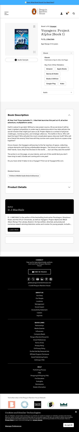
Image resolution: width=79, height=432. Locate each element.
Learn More (14, 230)
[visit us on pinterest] (46, 279)
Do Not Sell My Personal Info (39, 351)
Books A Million (52, 79)
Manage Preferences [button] (13, 426)
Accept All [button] (69, 425)
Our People (39, 298)
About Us (39, 293)
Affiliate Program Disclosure (39, 354)
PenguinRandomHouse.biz (39, 337)
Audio (57, 92)
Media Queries (39, 328)
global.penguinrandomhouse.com (39, 283)
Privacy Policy (39, 346)
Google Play (51, 84)
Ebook (57, 53)
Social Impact (39, 307)
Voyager (53, 26)
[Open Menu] (6, 13)
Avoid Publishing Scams (39, 357)
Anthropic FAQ (39, 360)
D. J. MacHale (49, 39)
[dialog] (39, 420)
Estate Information (39, 387)
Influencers (39, 331)
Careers (39, 313)
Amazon (49, 69)
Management (39, 304)
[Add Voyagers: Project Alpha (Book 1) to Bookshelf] (34, 26)
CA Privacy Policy (39, 348)
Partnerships (39, 326)
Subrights (39, 381)
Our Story (39, 296)
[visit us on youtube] (37, 279)
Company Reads (39, 334)
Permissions (39, 384)
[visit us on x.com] (33, 279)
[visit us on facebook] (28, 279)
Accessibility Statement (39, 310)
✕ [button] (76, 412)
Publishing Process (39, 370)
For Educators (39, 378)
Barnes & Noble (52, 74)
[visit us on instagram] (50, 279)
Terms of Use (39, 343)
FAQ (39, 373)
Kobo (62, 84)
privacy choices (37, 420)
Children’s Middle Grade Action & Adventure (24, 176)
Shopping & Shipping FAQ (39, 376)
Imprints (39, 316)
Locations (39, 301)
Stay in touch (40, 272)
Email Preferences (39, 340)
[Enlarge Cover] (34, 52)
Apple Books (62, 69)
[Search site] (74, 13)
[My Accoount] (61, 13)
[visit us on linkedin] (42, 279)
